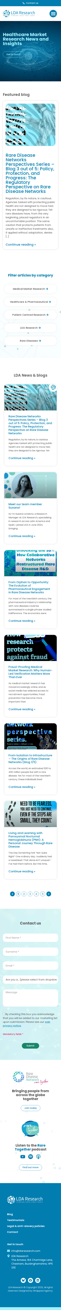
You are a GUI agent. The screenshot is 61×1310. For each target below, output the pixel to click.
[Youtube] (22, 1156)
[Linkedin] (37, 1280)
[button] (53, 13)
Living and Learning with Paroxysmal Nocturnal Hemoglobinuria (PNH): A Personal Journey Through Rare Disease (30, 840)
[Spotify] (30, 1156)
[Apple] (38, 1156)
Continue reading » (22, 458)
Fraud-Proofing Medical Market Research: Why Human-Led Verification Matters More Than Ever (30, 672)
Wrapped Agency (43, 1290)
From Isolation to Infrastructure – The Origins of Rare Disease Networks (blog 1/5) (30, 758)
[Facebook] (30, 1280)
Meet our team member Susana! (25, 506)
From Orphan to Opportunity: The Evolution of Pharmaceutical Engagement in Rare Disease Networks (29, 587)
